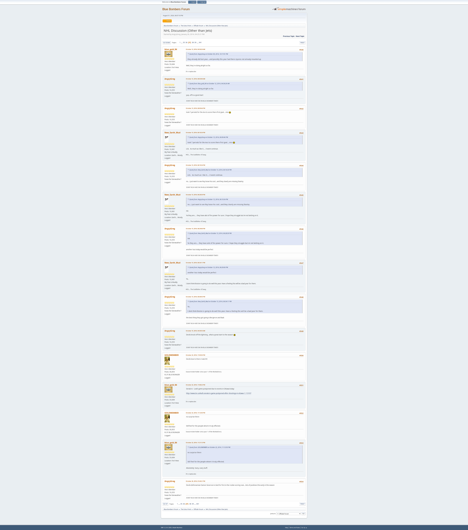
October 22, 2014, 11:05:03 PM (195, 355)
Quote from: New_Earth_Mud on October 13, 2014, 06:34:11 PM (210, 301)
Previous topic (289, 36)
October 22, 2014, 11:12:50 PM (195, 413)
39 (195, 42)
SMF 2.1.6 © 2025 (166, 527)
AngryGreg (170, 79)
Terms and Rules (295, 527)
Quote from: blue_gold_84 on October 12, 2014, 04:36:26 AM (209, 84)
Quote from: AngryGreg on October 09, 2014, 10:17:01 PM (208, 54)
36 (186, 42)
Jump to (272, 514)
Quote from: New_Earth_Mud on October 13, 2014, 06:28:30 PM (210, 233)
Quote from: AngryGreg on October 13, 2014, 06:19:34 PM (208, 199)
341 (200, 42)
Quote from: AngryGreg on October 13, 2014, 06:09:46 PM (208, 137)
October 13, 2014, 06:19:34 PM (195, 165)
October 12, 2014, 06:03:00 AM (195, 79)
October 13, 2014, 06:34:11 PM (195, 263)
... (182, 42)
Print (302, 43)
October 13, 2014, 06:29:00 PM (195, 228)
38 (193, 42)
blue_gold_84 (171, 49)
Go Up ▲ (304, 527)
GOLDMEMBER (172, 355)
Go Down (166, 43)
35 (184, 42)
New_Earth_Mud (172, 132)
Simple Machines (177, 527)
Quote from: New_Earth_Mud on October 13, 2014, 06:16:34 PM (210, 170)
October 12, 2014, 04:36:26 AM (195, 49)
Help (286, 527)
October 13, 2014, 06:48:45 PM (195, 297)
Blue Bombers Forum (176, 9)
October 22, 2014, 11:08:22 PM (195, 385)
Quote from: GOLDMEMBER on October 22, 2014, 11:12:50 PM (209, 447)
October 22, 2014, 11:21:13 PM (195, 442)
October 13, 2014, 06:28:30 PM (195, 195)
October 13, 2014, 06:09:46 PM (195, 108)
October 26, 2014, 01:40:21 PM (195, 481)
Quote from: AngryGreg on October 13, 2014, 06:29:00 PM (208, 267)
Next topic (300, 36)
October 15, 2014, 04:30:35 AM (195, 331)
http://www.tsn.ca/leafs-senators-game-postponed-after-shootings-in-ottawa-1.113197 (218, 393)
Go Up (165, 504)
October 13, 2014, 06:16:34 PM (195, 132)
